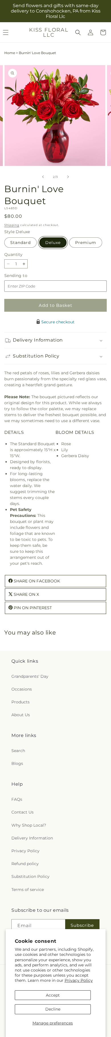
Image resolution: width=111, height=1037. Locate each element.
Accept (53, 995)
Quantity (13, 254)
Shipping (11, 225)
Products (20, 702)
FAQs (16, 799)
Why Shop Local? (28, 825)
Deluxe (53, 242)
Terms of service (27, 889)
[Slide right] (68, 177)
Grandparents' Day (29, 676)
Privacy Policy (79, 980)
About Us (20, 714)
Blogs (17, 763)
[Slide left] (43, 177)
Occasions (21, 689)
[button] (78, 32)
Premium (85, 242)
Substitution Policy (30, 876)
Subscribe (82, 925)
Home (9, 53)
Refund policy (25, 863)
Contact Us (22, 812)
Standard (20, 242)
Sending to (24, 276)
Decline (52, 1009)
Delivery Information (32, 838)
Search (18, 750)
